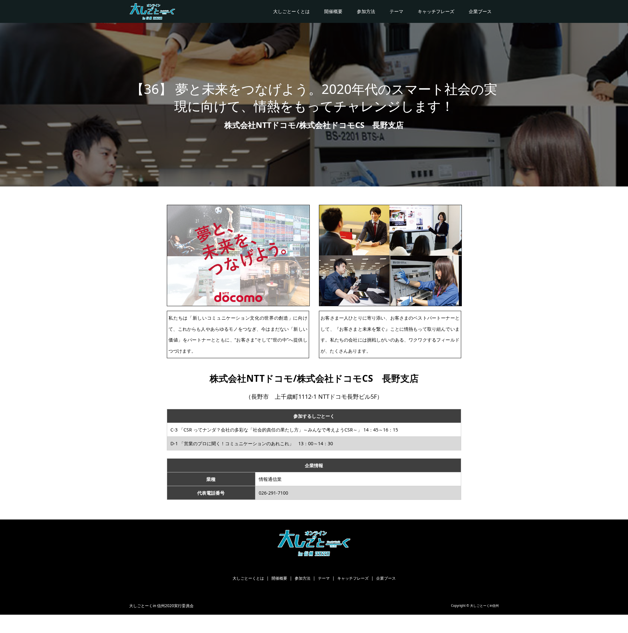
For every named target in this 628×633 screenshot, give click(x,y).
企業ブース (480, 11)
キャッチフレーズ (436, 11)
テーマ (396, 11)
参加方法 (366, 11)
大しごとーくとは (291, 11)
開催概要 (333, 11)
